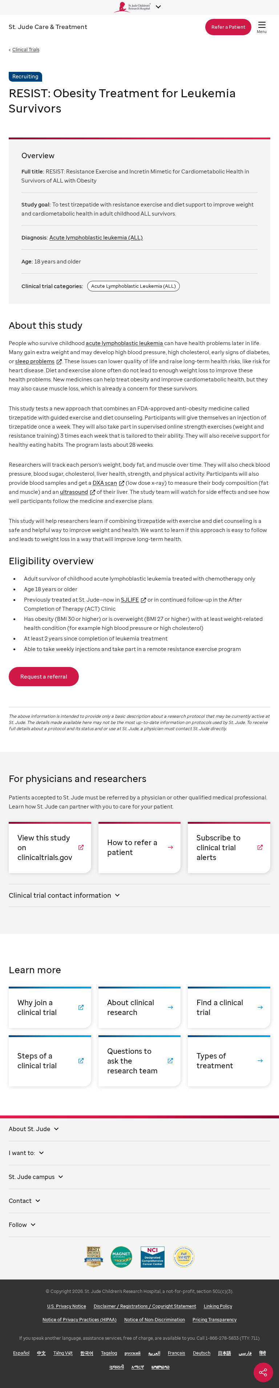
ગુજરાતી (116, 1367)
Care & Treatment (48, 26)
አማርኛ (138, 1367)
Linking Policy (218, 1306)
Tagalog (109, 1353)
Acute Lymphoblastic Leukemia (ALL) (133, 286)
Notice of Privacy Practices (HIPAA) (80, 1320)
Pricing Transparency (214, 1320)
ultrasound (74, 491)
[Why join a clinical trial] (50, 1007)
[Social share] (263, 1372)
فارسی (245, 1353)
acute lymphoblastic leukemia (124, 343)
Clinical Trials (25, 49)
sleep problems (34, 361)
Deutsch (201, 1353)
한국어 (86, 1353)
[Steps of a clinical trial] (50, 1060)
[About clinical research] (139, 1007)
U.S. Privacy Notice (66, 1306)
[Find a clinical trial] (229, 1007)
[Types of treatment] (229, 1060)
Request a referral (43, 676)
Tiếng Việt (63, 1353)
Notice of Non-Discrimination (154, 1320)
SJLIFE (130, 599)
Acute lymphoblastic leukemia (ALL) (96, 237)
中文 (41, 1353)
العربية (154, 1353)
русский (133, 1353)
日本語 (224, 1353)
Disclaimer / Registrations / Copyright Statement (145, 1306)
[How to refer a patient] (139, 847)
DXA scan (105, 482)
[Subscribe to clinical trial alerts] (229, 847)
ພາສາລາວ (160, 1367)
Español (21, 1353)
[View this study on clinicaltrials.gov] (50, 847)
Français (176, 1353)
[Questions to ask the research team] (139, 1060)
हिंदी (262, 1353)
